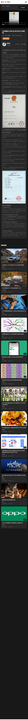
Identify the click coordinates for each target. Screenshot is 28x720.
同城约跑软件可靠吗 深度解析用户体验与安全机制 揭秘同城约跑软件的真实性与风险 (13, 451)
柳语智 (3, 524)
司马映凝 (4, 290)
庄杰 (3, 336)
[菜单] (26, 2)
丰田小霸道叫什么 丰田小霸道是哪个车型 (11, 288)
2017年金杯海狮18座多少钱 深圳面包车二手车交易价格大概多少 (13, 403)
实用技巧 (6, 38)
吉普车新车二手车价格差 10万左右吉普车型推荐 (13, 265)
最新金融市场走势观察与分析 (8, 499)
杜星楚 (3, 454)
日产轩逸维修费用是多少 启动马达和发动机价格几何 (14, 311)
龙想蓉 (3, 429)
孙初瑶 (3, 382)
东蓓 (3, 501)
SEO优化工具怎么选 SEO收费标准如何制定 (12, 380)
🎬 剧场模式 (22, 7)
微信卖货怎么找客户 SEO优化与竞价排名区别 (12, 357)
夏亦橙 (3, 267)
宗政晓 (3, 406)
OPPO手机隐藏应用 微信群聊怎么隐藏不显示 (12, 522)
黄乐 (3, 313)
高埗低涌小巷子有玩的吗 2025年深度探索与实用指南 (13, 476)
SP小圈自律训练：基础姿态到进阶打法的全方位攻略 (14, 427)
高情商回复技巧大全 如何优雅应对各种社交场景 (13, 334)
